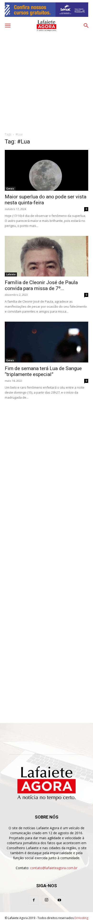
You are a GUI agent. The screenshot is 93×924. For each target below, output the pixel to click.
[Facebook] (33, 900)
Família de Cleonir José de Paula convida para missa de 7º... (41, 285)
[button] (7, 25)
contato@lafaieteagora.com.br (53, 868)
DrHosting (81, 918)
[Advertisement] (46, 80)
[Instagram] (46, 900)
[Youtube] (59, 900)
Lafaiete (11, 274)
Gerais (10, 188)
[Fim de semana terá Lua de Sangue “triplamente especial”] (46, 342)
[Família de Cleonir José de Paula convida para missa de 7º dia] (46, 256)
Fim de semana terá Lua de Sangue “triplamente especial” (43, 371)
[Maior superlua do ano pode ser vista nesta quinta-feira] (46, 170)
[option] (46, 9)
